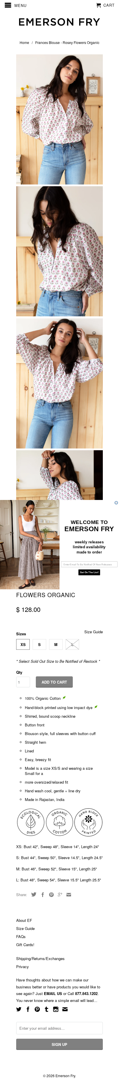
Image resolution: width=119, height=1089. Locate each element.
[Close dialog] (116, 502)
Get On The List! (89, 572)
